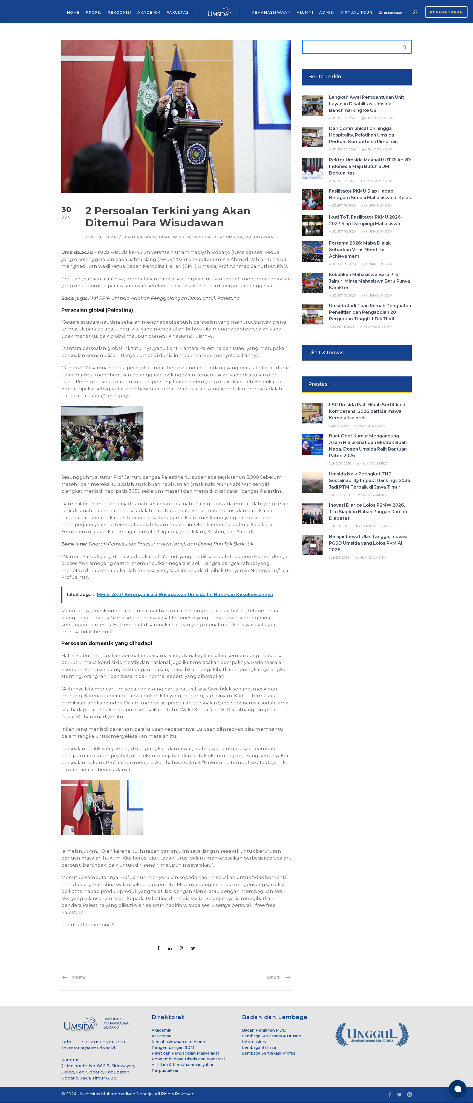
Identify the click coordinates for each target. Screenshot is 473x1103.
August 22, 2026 (342, 118)
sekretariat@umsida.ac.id (88, 1047)
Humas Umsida (380, 118)
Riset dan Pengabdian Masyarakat (185, 1053)
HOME (73, 12)
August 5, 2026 (341, 327)
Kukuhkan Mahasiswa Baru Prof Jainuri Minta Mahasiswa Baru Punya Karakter (369, 281)
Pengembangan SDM (173, 1047)
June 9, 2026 (339, 557)
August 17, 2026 (342, 181)
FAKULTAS (177, 12)
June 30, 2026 (340, 463)
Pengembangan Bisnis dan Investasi (188, 1058)
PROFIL (94, 12)
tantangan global (147, 237)
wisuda (182, 237)
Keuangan (162, 1036)
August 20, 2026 (342, 149)
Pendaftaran (446, 12)
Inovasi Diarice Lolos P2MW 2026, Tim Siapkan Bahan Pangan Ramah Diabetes (368, 512)
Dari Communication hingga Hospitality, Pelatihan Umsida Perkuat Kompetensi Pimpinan (363, 135)
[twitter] (399, 1095)
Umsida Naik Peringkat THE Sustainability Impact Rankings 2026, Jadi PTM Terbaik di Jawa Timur (370, 480)
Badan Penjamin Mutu (264, 1030)
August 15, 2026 (342, 264)
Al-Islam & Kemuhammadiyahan (183, 1064)
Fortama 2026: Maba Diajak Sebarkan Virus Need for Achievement (360, 249)
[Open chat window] (457, 1089)
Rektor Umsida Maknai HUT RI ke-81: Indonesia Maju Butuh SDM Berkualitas (370, 166)
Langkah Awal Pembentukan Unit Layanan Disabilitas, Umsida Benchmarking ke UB (366, 104)
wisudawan (260, 237)
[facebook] (389, 1095)
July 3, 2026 (338, 426)
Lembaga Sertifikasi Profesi (269, 1053)
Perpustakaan (166, 1070)
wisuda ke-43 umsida (218, 237)
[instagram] (409, 1095)
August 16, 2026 (342, 205)
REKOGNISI (119, 12)
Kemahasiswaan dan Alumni (179, 1041)
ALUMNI (305, 12)
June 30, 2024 (100, 237)
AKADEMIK (148, 12)
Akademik (161, 1030)
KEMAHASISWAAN (271, 12)
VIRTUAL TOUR (356, 12)
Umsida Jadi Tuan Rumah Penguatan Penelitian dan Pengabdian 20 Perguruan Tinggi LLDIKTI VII (370, 312)
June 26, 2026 (340, 495)
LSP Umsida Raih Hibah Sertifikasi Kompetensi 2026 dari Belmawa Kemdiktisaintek (367, 411)
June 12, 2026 (340, 526)
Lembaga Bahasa (259, 1047)
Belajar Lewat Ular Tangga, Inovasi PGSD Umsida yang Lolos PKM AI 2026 (368, 543)
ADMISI (326, 12)
